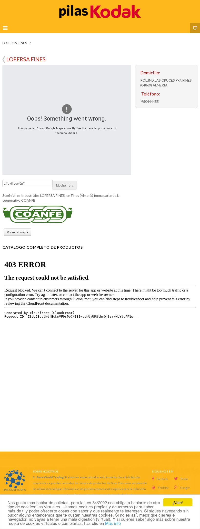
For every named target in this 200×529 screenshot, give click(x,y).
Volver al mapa (3, 59)
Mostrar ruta (64, 185)
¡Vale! (178, 502)
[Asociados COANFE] (37, 214)
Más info (113, 523)
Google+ (185, 487)
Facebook (162, 479)
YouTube (163, 487)
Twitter (184, 479)
